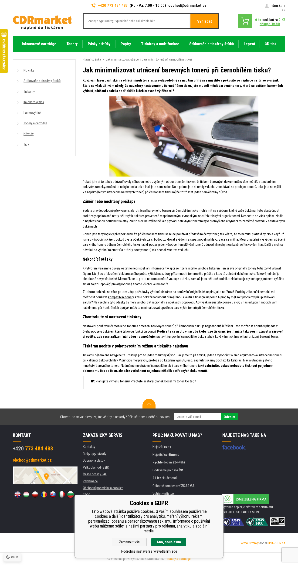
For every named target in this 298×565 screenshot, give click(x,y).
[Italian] (61, 494)
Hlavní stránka (92, 59)
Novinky (29, 70)
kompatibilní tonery (121, 297)
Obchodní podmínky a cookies (103, 488)
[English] (17, 494)
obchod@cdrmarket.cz (187, 5)
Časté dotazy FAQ (95, 474)
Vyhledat (204, 21)
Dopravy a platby (94, 460)
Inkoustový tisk (34, 102)
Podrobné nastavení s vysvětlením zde (149, 551)
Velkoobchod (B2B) (96, 467)
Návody (29, 134)
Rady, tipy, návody (94, 454)
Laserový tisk (32, 113)
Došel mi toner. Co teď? (180, 381)
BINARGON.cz (276, 543)
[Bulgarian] (70, 494)
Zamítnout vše (129, 542)
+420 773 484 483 (113, 5)
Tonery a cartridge (35, 123)
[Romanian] (44, 494)
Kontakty (89, 447)
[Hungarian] (26, 494)
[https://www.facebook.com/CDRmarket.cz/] (234, 447)
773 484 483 (33, 448)
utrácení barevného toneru (154, 210)
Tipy (26, 144)
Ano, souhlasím (169, 542)
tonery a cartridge (179, 559)
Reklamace (90, 481)
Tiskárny (29, 91)
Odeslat (229, 417)
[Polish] (35, 494)
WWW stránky (250, 543)
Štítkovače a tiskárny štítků (42, 81)
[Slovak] (53, 494)
